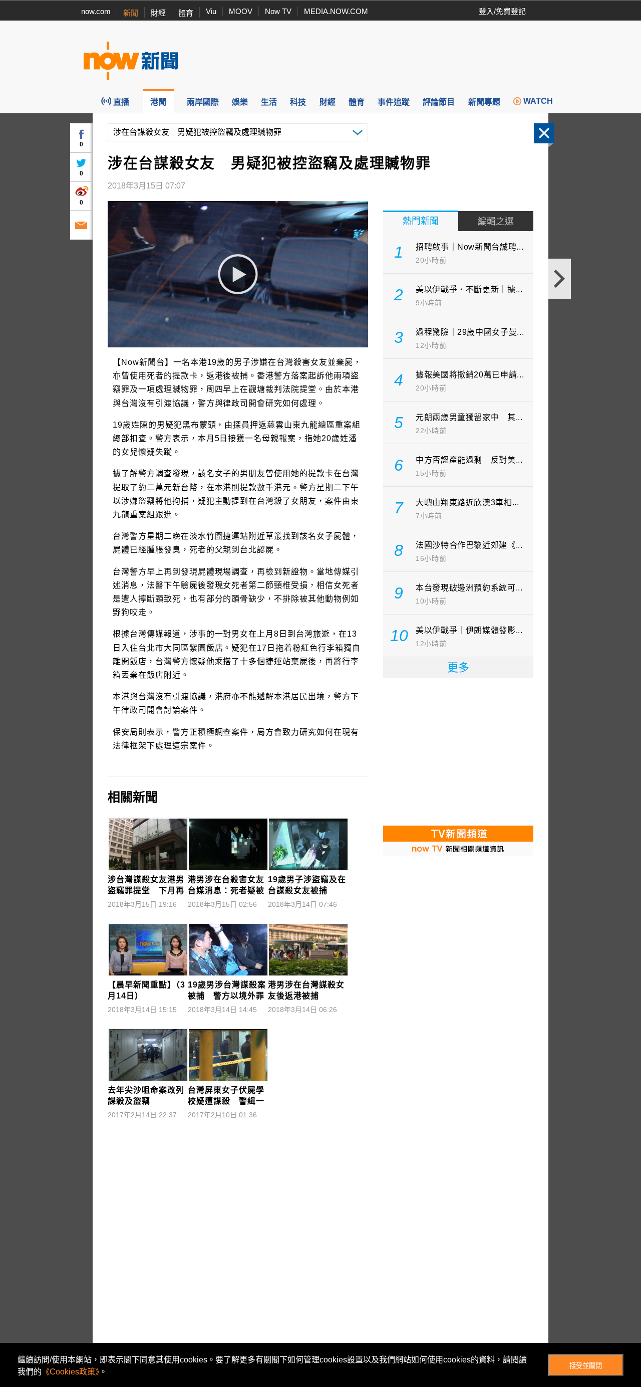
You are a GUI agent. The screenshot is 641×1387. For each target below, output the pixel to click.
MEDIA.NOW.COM (336, 11)
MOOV (240, 11)
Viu (211, 11)
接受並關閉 (585, 1365)
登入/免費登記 (502, 11)
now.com (96, 11)
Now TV (278, 11)
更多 (458, 667)
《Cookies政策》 (70, 1371)
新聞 (130, 13)
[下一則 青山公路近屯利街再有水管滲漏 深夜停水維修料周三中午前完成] (559, 279)
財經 (158, 13)
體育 (185, 13)
